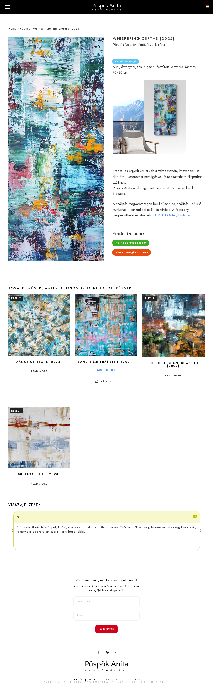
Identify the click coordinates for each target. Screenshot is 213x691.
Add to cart (107, 381)
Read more (39, 371)
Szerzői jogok (83, 680)
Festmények (29, 28)
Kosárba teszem (133, 242)
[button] (12, 531)
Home (12, 28)
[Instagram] (116, 653)
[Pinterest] (108, 653)
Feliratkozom (106, 629)
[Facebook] (100, 653)
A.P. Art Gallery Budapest (173, 215)
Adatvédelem (115, 680)
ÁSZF (139, 680)
